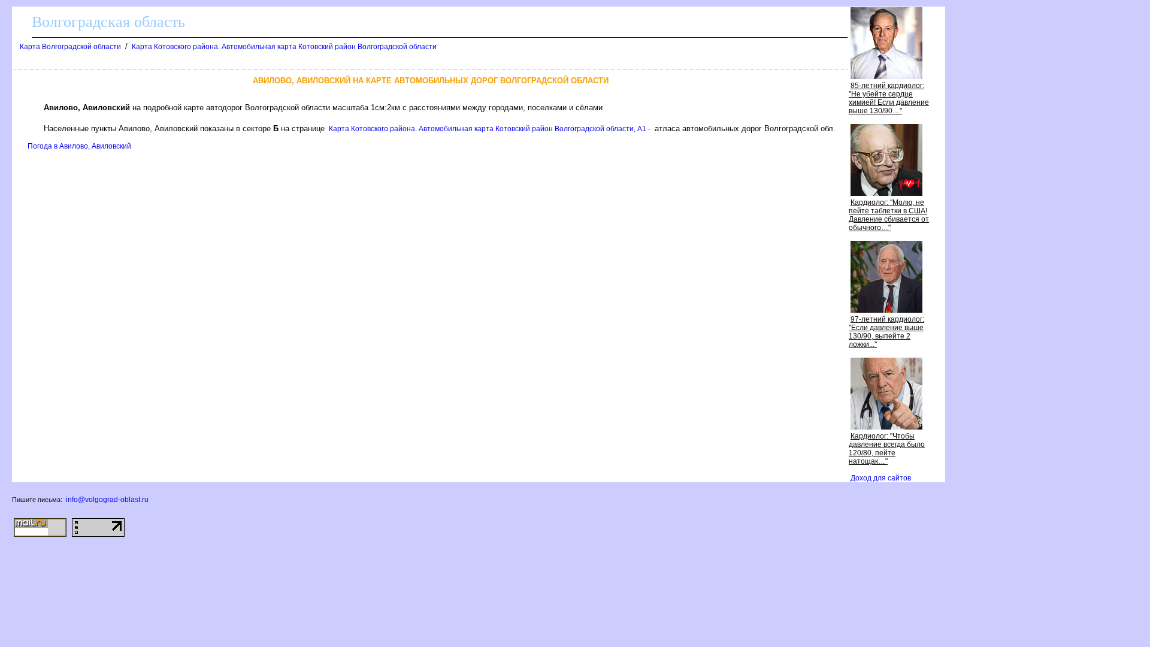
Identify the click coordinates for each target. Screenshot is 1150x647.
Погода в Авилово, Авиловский (79, 146)
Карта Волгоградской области (70, 47)
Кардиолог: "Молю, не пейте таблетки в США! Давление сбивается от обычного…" (889, 215)
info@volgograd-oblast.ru (107, 499)
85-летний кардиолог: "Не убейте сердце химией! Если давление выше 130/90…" (889, 98)
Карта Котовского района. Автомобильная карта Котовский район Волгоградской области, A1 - (489, 129)
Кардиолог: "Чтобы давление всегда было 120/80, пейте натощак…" (887, 448)
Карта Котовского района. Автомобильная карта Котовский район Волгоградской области (284, 47)
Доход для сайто (881, 478)
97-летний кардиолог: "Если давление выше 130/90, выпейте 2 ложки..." (886, 332)
